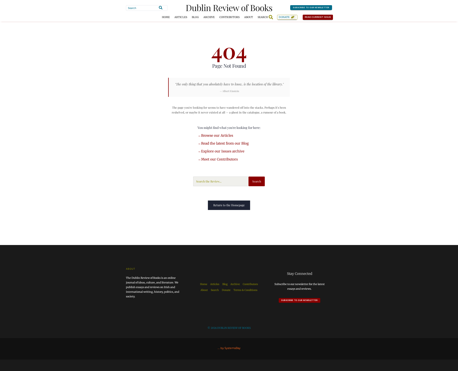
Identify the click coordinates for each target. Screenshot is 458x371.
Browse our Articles (217, 135)
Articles (180, 17)
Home (166, 17)
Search (256, 181)
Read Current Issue (318, 17)
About (248, 17)
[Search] (161, 8)
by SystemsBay (230, 348)
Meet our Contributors (219, 159)
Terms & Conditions (245, 290)
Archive (209, 17)
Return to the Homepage (229, 205)
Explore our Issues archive (222, 151)
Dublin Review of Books (229, 7)
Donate (284, 17)
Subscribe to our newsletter (311, 7)
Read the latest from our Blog (225, 143)
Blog (195, 17)
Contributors (229, 17)
